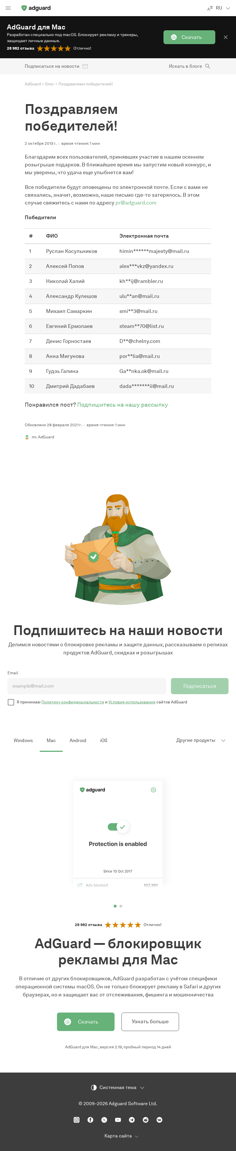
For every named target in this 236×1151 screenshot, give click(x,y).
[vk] (159, 1119)
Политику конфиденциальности (72, 702)
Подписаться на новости (52, 66)
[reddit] (145, 1119)
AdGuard (33, 84)
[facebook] (90, 1119)
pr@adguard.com (136, 203)
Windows (23, 740)
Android (78, 740)
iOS (103, 740)
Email (12, 673)
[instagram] (76, 1119)
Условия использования (132, 702)
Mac (51, 740)
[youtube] (118, 1119)
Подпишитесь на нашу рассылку (122, 404)
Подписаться (199, 686)
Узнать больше (150, 1021)
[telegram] (131, 1119)
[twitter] (104, 1119)
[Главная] (36, 8)
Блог (49, 84)
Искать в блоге (185, 66)
